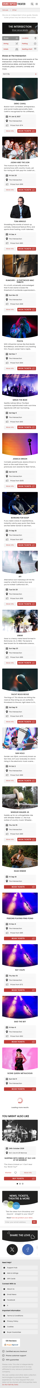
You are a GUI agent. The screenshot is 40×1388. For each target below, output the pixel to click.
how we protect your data (22, 1218)
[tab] (17, 1183)
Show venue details (20, 30)
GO (34, 1222)
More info (10, 131)
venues (5, 10)
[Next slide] (34, 1132)
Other (14, 10)
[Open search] (32, 4)
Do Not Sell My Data (10, 1384)
